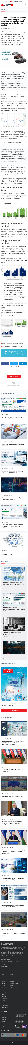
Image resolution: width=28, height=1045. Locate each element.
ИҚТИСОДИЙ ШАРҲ (8, 705)
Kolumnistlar (4, 987)
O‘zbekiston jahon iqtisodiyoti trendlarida (14, 656)
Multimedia (4, 1003)
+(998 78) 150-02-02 (7, 959)
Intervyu (3, 981)
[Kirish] (22, 5)
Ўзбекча (6, 1)
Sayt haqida (4, 1017)
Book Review (4, 1000)
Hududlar (12, 979)
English (20, 1)
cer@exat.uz (5, 966)
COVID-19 (13, 992)
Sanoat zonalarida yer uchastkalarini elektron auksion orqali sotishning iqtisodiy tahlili (13, 933)
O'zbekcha (11, 1)
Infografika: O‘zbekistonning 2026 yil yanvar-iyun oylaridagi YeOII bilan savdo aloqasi (13, 584)
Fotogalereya (4, 1005)
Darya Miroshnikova (18, 346)
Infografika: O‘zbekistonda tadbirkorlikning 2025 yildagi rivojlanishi (13, 906)
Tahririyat (3, 1021)
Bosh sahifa (4, 1015)
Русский (16, 1)
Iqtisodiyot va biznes (14, 983)
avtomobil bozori (6, 346)
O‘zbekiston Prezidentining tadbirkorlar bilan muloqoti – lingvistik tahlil (14, 553)
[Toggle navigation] (25, 5)
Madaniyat (3, 994)
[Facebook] (19, 1021)
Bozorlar (3, 979)
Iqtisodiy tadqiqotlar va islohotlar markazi (12, 343)
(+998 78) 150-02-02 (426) (13, 961)
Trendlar (3, 976)
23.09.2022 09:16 (6, 28)
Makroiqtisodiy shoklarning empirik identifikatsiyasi (12, 633)
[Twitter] (22, 1021)
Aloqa (2, 1026)
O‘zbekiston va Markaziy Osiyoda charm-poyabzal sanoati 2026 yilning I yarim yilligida (13, 526)
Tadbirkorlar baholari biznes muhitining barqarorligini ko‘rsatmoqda (12, 471)
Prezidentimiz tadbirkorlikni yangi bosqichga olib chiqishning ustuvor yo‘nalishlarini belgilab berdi (13, 851)
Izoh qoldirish (14, 376)
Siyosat (11, 985)
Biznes (3, 985)
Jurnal (11, 976)
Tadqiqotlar (4, 998)
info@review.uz (6, 964)
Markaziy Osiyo (13, 987)
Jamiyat (11, 989)
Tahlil (2, 974)
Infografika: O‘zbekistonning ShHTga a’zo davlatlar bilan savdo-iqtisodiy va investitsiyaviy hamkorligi (13, 743)
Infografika (3, 996)
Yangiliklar (12, 981)
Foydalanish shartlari (6, 1023)
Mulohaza (3, 983)
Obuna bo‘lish (14, 710)
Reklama (3, 1019)
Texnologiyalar (4, 992)
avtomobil (4, 341)
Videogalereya (4, 1007)
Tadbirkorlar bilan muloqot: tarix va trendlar (13, 796)
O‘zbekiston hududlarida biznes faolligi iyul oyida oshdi (13, 445)
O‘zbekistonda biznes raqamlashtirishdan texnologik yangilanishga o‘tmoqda (13, 879)
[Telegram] (16, 1021)
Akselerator (4, 989)
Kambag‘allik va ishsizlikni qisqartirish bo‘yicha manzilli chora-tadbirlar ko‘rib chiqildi (12, 823)
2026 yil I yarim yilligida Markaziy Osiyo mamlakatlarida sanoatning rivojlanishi (12, 418)
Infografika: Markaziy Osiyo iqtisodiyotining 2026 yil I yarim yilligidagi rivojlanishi (14, 609)
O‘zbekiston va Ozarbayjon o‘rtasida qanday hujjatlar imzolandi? (13, 770)
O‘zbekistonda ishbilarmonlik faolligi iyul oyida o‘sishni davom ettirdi (12, 498)
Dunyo (11, 974)
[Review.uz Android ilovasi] (20, 1016)
